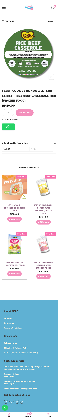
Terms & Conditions (13, 328)
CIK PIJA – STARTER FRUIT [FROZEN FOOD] (14, 264)
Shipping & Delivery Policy (16, 348)
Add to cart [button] (14, 219)
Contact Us (9, 323)
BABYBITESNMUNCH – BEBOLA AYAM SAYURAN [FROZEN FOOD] (43, 209)
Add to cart (24, 112)
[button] (10, 119)
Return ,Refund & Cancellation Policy (21, 352)
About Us (8, 318)
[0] (52, 7)
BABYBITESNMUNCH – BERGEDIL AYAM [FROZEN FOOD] (43, 265)
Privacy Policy (10, 343)
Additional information (15, 143)
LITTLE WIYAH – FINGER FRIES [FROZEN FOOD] (14, 208)
